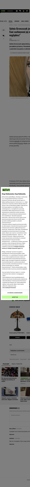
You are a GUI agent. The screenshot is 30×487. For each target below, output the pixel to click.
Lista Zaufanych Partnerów (9, 287)
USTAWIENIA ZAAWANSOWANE (14, 292)
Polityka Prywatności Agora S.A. (15, 248)
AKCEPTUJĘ (15, 297)
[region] (15, 243)
